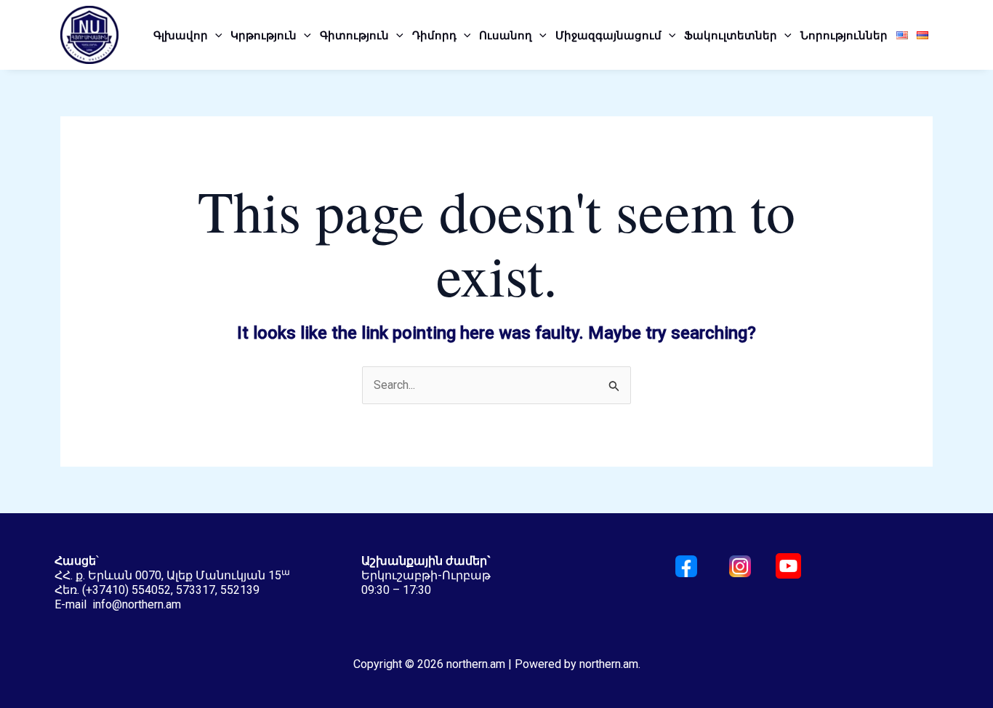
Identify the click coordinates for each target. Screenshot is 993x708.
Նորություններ (844, 35)
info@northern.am (136, 604)
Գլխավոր (180, 35)
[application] (215, 35)
